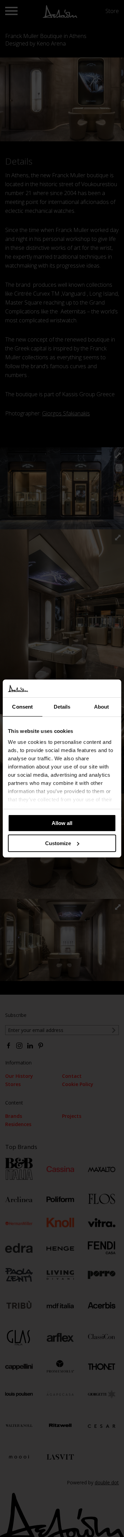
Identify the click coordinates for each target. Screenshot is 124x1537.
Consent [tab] (22, 707)
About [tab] (101, 707)
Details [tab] (62, 707)
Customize (58, 843)
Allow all (62, 823)
